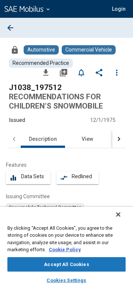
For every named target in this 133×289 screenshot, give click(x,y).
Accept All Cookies (66, 264)
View (87, 139)
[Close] (118, 214)
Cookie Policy (65, 249)
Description (43, 139)
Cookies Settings (66, 280)
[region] (66, 248)
